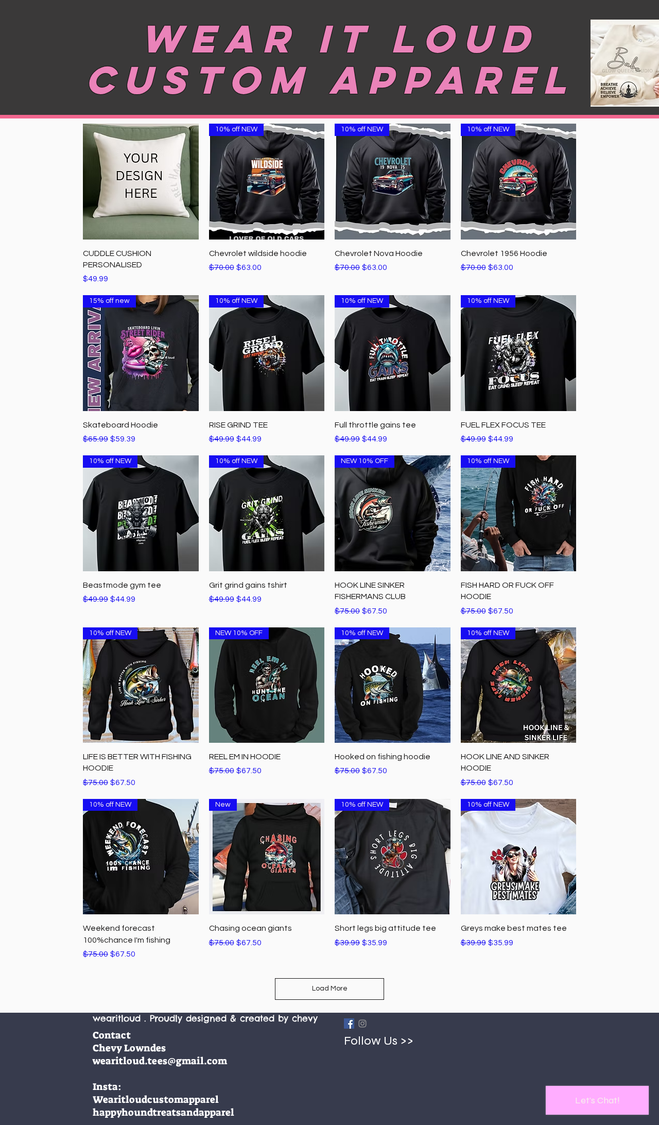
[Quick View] (141, 182)
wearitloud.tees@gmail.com (160, 1060)
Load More (330, 988)
